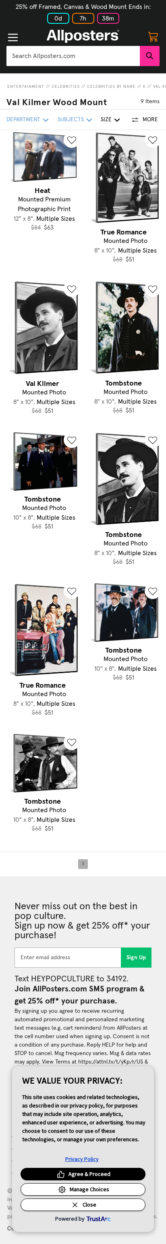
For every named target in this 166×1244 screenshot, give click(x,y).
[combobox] (73, 56)
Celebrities (66, 87)
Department (23, 119)
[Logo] (83, 36)
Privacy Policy (82, 1159)
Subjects (71, 119)
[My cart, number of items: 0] (153, 36)
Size (106, 119)
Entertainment (25, 87)
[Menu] (12, 37)
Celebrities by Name (111, 87)
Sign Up (136, 957)
